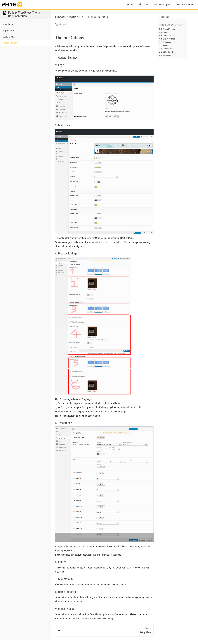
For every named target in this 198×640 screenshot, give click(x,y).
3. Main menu (166, 36)
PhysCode (143, 4)
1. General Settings (168, 29)
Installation (8, 24)
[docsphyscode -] (12, 4)
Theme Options (10, 43)
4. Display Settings (168, 39)
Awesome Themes (184, 4)
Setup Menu (8, 36)
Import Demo (9, 30)
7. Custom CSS (166, 49)
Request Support (162, 4)
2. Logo (164, 32)
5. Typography (166, 42)
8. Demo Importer (167, 52)
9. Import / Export (167, 55)
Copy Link (164, 17)
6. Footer (164, 45)
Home (130, 4)
